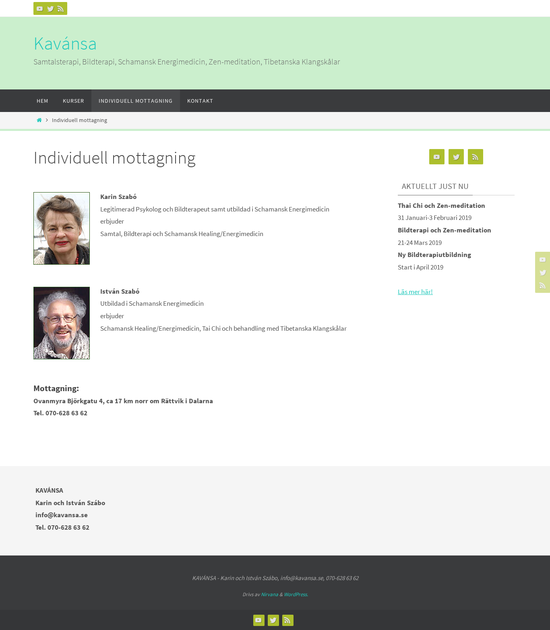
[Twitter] (50, 8)
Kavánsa (65, 43)
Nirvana (269, 594)
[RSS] (60, 8)
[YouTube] (39, 8)
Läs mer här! (415, 291)
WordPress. (296, 594)
